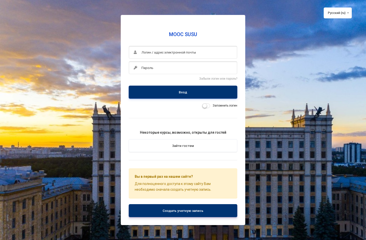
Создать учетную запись (183, 211)
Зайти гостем (183, 146)
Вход (183, 92)
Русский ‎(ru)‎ (337, 13)
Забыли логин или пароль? (218, 78)
